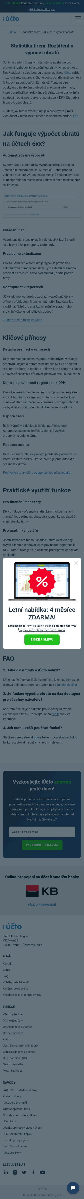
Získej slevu (42, 639)
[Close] (76, 563)
